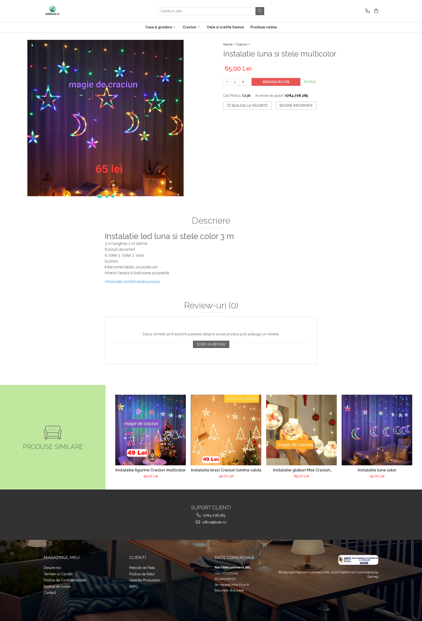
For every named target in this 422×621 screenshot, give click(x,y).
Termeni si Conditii (58, 574)
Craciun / (243, 44)
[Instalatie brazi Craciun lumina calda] (226, 430)
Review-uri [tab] (211, 305)
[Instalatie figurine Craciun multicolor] (150, 430)
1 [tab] (100, 196)
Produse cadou (264, 27)
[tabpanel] (105, 118)
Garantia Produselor (144, 580)
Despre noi (52, 568)
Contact (50, 593)
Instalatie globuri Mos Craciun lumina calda (301, 470)
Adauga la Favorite (249, 106)
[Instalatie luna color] (377, 430)
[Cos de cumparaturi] (375, 11)
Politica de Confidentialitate (65, 580)
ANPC (133, 586)
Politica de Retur (142, 574)
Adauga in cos (276, 82)
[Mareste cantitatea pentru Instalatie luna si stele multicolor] (243, 82)
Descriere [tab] (211, 221)
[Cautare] (259, 11)
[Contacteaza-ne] (367, 11)
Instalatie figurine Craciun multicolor (151, 470)
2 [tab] (106, 196)
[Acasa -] (68, 11)
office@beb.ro (213, 522)
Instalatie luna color (377, 470)
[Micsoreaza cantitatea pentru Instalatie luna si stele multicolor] (227, 82)
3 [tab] (112, 196)
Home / (229, 44)
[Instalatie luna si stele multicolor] (105, 118)
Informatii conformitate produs (132, 281)
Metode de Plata (142, 568)
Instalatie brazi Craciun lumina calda (226, 470)
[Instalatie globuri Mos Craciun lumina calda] (301, 430)
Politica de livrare (57, 586)
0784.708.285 (213, 515)
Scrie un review (211, 344)
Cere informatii (297, 106)
